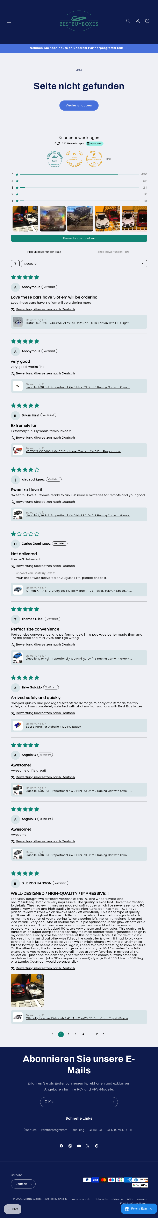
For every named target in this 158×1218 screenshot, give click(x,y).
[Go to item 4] (107, 218)
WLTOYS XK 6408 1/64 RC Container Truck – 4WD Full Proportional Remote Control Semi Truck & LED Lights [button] (73, 451)
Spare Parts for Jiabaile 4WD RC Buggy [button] (53, 726)
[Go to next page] (105, 1034)
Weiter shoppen (79, 105)
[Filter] (15, 263)
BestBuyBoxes (32, 1199)
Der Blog (78, 1130)
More (109, 159)
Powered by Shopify (55, 1199)
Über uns (30, 1130)
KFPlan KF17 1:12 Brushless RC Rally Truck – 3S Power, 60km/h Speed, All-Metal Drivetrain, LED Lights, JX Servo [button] (78, 591)
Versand (142, 1199)
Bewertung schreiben (79, 238)
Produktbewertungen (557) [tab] (44, 251)
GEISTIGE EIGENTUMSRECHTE (112, 1130)
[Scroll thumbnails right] (142, 218)
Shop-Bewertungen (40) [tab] (113, 251)
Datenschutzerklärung (109, 1199)
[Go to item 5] (135, 218)
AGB (130, 1199)
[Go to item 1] (25, 218)
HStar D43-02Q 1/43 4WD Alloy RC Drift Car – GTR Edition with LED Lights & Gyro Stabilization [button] (78, 323)
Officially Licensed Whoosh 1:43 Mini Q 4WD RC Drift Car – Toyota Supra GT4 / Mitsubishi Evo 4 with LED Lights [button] (77, 1018)
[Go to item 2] (53, 218)
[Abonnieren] (113, 1102)
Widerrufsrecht (81, 1199)
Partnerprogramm (54, 1130)
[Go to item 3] (80, 218)
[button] (9, 21)
